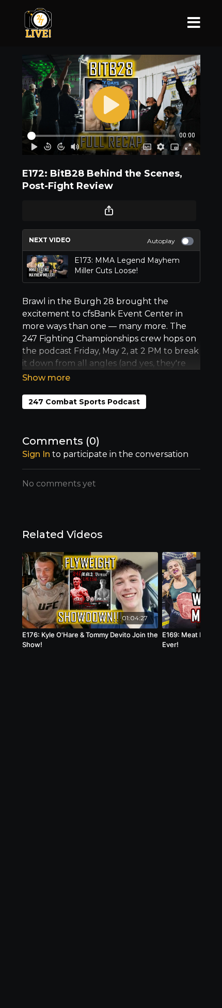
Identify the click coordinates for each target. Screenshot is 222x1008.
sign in (36, 454)
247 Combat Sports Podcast (84, 401)
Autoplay (161, 241)
